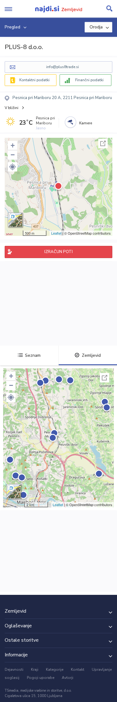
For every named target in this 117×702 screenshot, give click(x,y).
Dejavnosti (14, 669)
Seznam (33, 355)
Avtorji (67, 677)
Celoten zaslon (103, 143)
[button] (12, 167)
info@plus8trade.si (62, 66)
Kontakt (77, 669)
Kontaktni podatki (34, 79)
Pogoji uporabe (40, 677)
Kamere (85, 123)
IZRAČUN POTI (58, 252)
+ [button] (13, 145)
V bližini (11, 107)
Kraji (34, 669)
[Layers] (15, 220)
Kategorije (54, 669)
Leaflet (56, 233)
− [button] (13, 155)
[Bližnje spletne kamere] (70, 122)
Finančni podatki (89, 79)
